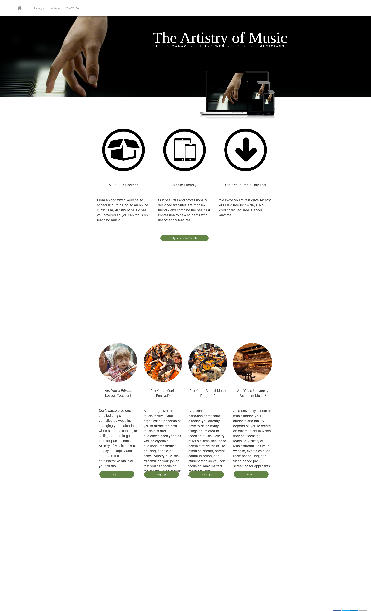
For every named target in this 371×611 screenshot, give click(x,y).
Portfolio (55, 8)
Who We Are (72, 8)
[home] (19, 9)
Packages (39, 8)
